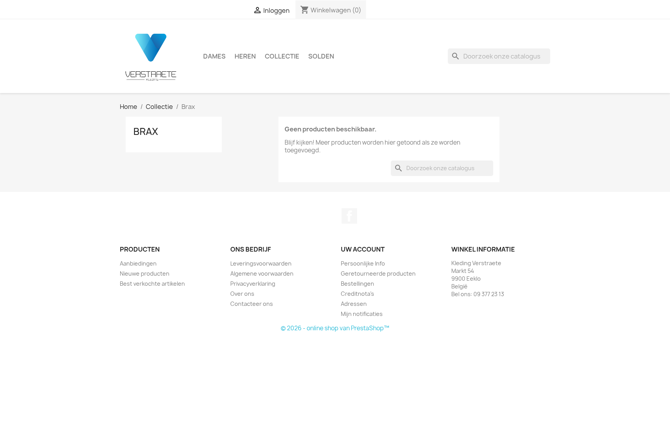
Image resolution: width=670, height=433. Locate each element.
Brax (145, 131)
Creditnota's (357, 293)
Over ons (242, 293)
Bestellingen (357, 283)
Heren (245, 56)
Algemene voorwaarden (262, 273)
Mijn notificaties (362, 313)
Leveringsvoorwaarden (261, 263)
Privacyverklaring (252, 283)
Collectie (282, 56)
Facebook (349, 216)
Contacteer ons (251, 303)
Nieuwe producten (144, 273)
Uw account (363, 249)
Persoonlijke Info (363, 263)
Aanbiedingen (138, 263)
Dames (214, 56)
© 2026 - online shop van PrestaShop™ (335, 328)
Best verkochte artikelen (152, 283)
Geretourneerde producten (378, 273)
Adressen (354, 303)
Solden (321, 56)
